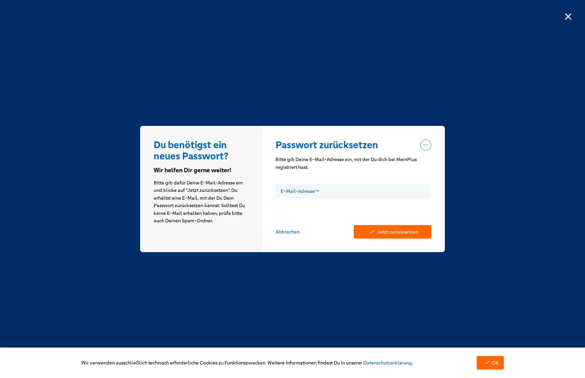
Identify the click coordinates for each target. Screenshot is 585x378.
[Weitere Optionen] (425, 145)
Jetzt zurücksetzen (397, 232)
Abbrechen (288, 232)
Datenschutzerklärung (387, 363)
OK (495, 363)
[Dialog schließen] (568, 17)
